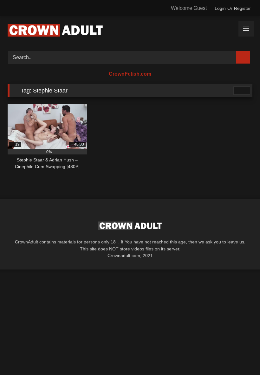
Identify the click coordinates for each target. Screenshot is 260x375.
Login (220, 8)
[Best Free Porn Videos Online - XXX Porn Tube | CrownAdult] (130, 31)
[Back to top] (241, 356)
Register (242, 8)
